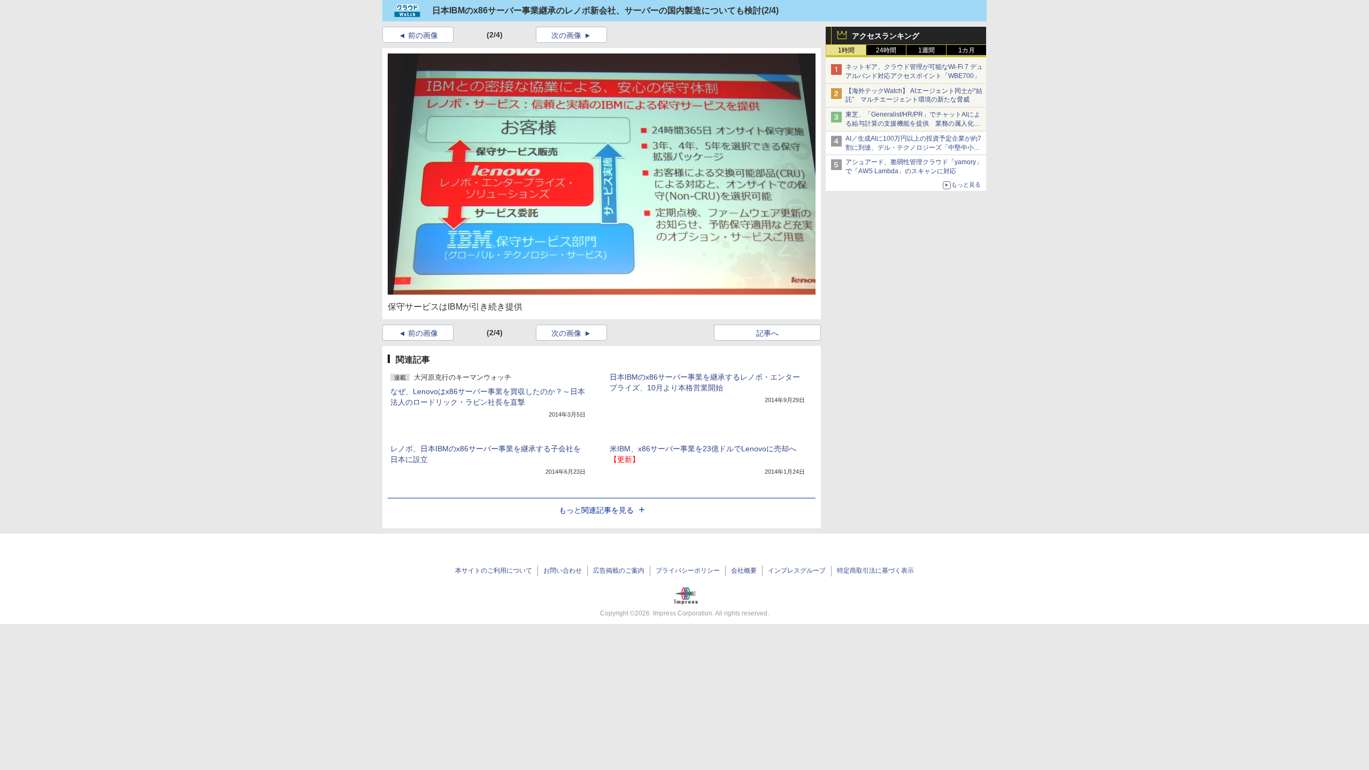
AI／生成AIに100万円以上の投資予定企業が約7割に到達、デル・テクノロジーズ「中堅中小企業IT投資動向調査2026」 (913, 147)
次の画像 (566, 35)
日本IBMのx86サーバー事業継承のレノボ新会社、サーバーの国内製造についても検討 (597, 10)
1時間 (846, 50)
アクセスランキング (885, 36)
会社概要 (744, 570)
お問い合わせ (562, 570)
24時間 (886, 50)
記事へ (767, 333)
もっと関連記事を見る (596, 510)
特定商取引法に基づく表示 (875, 570)
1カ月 (966, 50)
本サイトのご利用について (493, 570)
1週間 (926, 50)
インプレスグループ (797, 570)
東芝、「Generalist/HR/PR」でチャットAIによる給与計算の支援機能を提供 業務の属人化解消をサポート (912, 123)
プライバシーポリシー (688, 570)
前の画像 (423, 35)
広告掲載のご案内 (618, 570)
